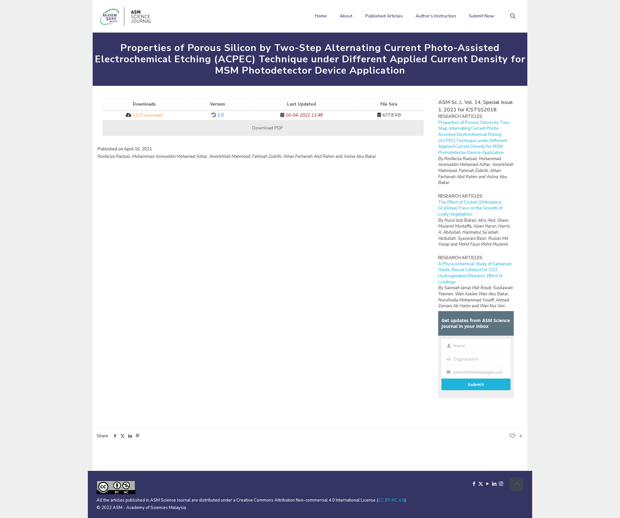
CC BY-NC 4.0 (391, 500)
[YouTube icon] (487, 484)
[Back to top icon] (516, 484)
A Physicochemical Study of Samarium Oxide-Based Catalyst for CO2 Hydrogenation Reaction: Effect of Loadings (475, 273)
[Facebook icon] (473, 484)
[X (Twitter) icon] (480, 484)
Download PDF (267, 128)
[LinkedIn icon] (494, 484)
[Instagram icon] (501, 484)
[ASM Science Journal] (126, 16)
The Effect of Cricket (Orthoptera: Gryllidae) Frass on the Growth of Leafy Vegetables (470, 208)
